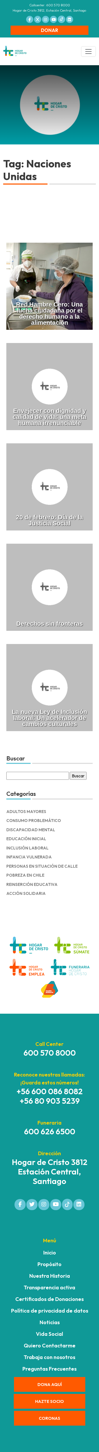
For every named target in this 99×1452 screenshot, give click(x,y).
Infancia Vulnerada (29, 856)
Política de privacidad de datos (49, 1310)
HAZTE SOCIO (49, 1401)
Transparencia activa (49, 1287)
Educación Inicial (26, 838)
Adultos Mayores (26, 811)
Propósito (49, 1264)
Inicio (49, 1252)
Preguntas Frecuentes (49, 1368)
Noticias (50, 1322)
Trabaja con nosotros (49, 1357)
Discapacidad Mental (30, 829)
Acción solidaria (26, 893)
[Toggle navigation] (88, 51)
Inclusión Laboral (27, 847)
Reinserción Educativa (32, 884)
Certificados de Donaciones (49, 1299)
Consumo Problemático (33, 820)
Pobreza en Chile (25, 875)
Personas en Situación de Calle (42, 866)
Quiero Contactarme (50, 1345)
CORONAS (49, 1418)
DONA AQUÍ (49, 1384)
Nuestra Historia (49, 1275)
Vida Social (49, 1334)
